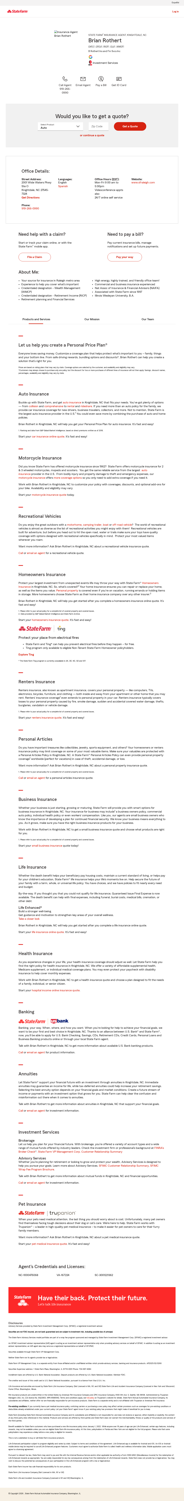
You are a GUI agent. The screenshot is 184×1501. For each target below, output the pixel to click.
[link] (83, 85)
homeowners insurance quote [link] (50, 620)
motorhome (74, 524)
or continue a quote (92, 135)
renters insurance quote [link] (46, 717)
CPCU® (99, 46)
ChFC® (91, 46)
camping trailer (92, 524)
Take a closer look (29, 918)
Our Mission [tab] (92, 319)
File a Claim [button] (34, 257)
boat (106, 524)
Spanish (63, 186)
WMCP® (120, 46)
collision (33, 406)
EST (115, 179)
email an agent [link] (36, 553)
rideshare (86, 406)
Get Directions (31, 197)
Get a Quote (130, 126)
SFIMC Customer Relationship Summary (124, 1165)
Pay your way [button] (124, 257)
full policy (90, 1398)
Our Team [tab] (148, 319)
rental (70, 406)
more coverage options (68, 477)
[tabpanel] (92, 190)
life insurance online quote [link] (48, 932)
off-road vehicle (122, 524)
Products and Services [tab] (36, 319)
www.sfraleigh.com (143, 182)
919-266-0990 (30, 208)
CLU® (112, 46)
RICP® (106, 46)
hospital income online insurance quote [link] (56, 990)
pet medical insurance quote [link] (49, 1243)
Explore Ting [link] (26, 654)
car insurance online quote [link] (48, 436)
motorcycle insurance (32, 477)
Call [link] (21, 553)
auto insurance (72, 402)
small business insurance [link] (47, 845)
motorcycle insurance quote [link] (49, 494)
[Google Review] (90, 57)
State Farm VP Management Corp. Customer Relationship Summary (80, 1151)
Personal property (67, 590)
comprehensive (53, 406)
